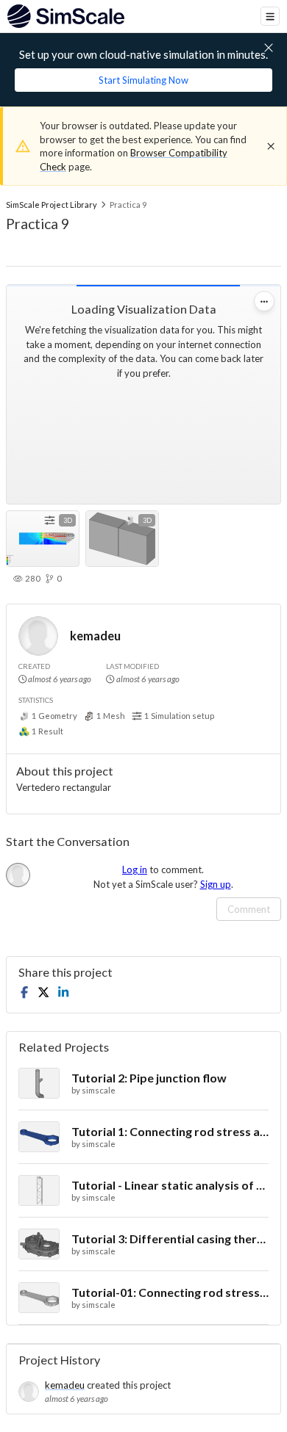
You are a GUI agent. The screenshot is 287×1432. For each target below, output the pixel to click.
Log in (134, 869)
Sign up (215, 884)
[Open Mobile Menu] (270, 16)
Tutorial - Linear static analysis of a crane (170, 1185)
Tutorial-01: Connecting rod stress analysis (170, 1292)
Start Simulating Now (143, 80)
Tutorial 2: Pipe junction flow (149, 1078)
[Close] (270, 146)
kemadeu (95, 636)
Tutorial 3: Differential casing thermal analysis (170, 1238)
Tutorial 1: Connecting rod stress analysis (170, 1131)
